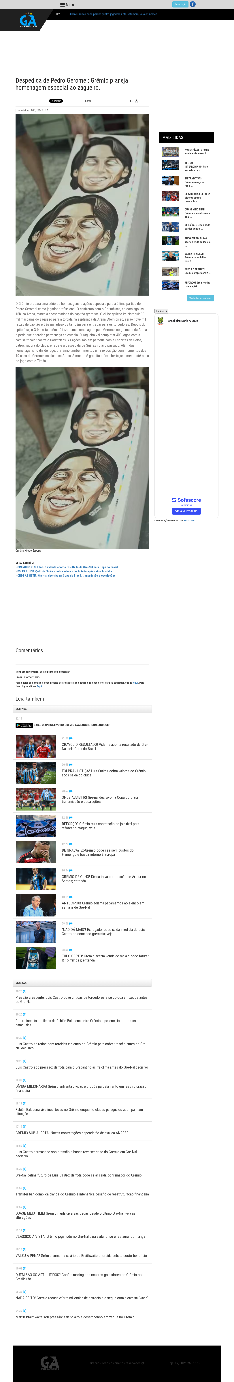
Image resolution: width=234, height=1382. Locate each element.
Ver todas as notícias (200, 298)
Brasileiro (161, 311)
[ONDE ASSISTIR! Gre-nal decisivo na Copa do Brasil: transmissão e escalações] (36, 799)
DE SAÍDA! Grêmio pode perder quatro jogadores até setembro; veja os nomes (110, 14)
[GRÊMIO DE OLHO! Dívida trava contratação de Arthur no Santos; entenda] (36, 879)
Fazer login (180, 4)
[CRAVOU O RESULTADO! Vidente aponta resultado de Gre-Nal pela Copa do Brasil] (36, 746)
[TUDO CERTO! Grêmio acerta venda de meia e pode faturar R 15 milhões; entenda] (36, 958)
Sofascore (189, 520)
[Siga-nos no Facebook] (193, 4)
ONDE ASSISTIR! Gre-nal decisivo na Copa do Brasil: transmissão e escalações (66, 575)
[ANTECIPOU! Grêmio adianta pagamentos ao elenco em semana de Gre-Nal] (36, 905)
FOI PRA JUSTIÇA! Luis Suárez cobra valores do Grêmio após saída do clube (64, 571)
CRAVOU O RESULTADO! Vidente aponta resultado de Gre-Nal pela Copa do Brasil (67, 567)
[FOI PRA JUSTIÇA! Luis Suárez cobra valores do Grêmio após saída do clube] (36, 773)
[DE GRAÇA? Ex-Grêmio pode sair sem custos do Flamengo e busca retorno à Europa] (36, 852)
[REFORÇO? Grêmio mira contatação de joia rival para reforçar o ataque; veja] (36, 826)
